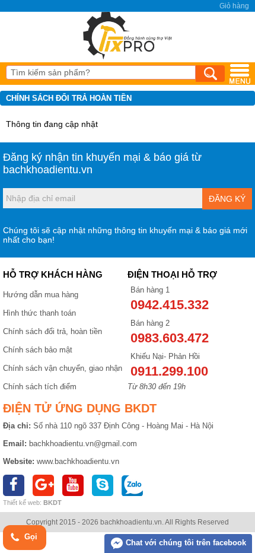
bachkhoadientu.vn (48, 170)
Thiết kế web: (22, 502)
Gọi (29, 536)
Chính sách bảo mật (37, 349)
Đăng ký (227, 199)
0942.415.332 (169, 304)
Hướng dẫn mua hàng (40, 294)
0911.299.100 (169, 371)
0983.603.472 (169, 337)
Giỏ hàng (234, 6)
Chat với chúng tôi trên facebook (184, 542)
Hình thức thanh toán (39, 313)
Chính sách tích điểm (39, 386)
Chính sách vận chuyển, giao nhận (62, 368)
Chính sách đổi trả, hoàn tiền (52, 331)
